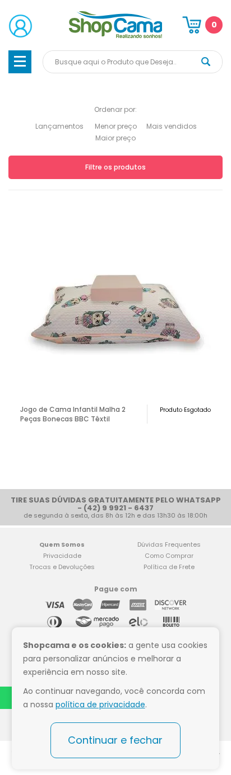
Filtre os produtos (115, 167)
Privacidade (62, 555)
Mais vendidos (171, 126)
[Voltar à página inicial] (116, 36)
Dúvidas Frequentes (169, 544)
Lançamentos (59, 126)
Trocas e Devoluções (62, 566)
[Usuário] (20, 26)
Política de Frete (169, 566)
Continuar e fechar (115, 740)
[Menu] (19, 61)
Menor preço (116, 126)
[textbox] (132, 62)
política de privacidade (100, 704)
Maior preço (115, 138)
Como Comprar (169, 555)
